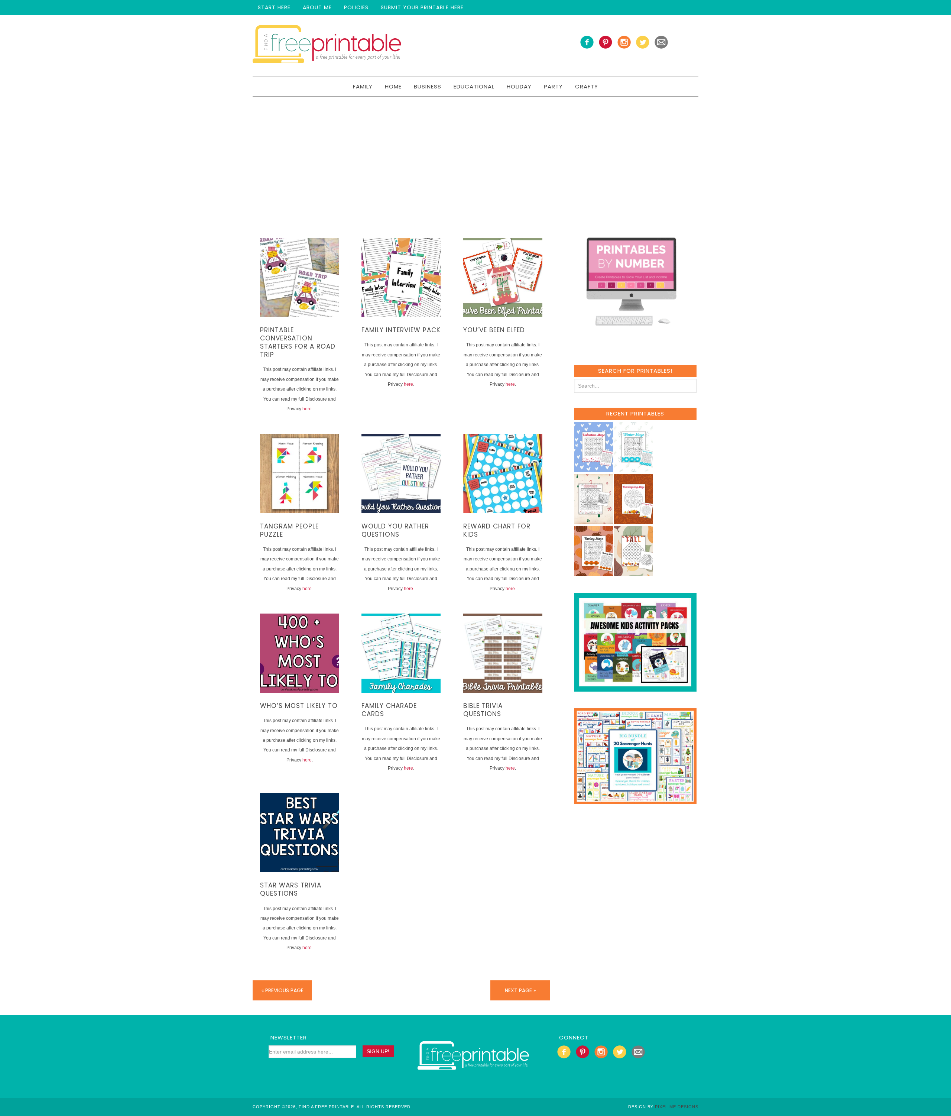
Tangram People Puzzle (289, 530)
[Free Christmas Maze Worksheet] (593, 520)
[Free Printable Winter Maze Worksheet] (633, 468)
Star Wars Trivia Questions (290, 889)
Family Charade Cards (389, 709)
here (307, 408)
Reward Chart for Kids (496, 530)
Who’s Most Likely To (299, 705)
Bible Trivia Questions (483, 709)
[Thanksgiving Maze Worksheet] (633, 520)
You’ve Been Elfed (494, 330)
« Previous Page (283, 990)
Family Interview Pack (401, 330)
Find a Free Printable (327, 46)
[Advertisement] (475, 152)
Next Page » (520, 990)
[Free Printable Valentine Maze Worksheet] (593, 468)
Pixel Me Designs (676, 1106)
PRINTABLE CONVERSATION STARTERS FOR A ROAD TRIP (297, 342)
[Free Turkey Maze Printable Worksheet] (593, 572)
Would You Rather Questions (395, 530)
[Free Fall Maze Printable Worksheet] (633, 572)
